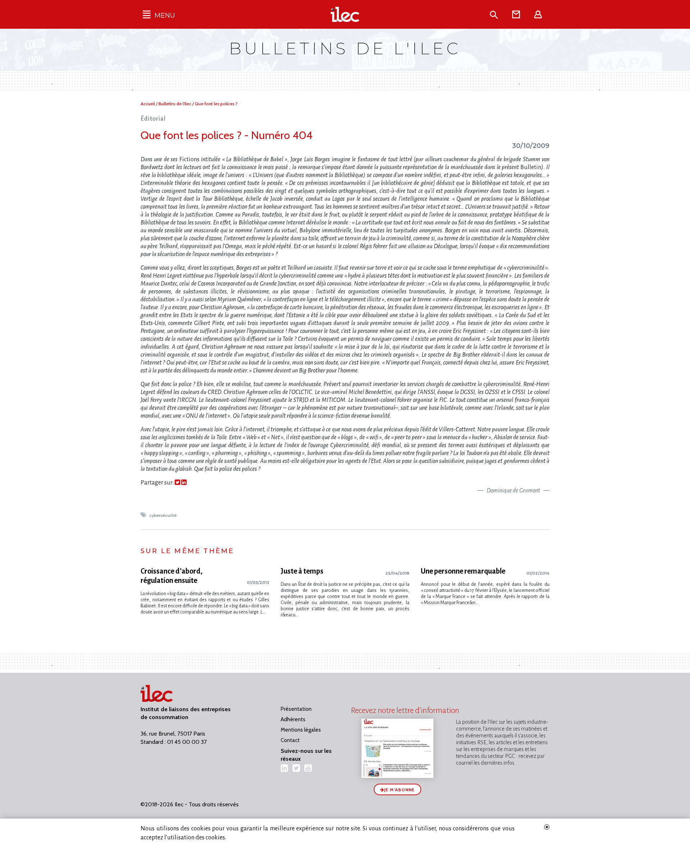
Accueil (148, 103)
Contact (290, 740)
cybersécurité (163, 515)
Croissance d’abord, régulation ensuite (172, 575)
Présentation (296, 709)
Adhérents (293, 719)
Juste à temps (302, 571)
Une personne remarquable (463, 571)
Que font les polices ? (216, 103)
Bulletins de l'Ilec (175, 103)
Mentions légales (301, 730)
